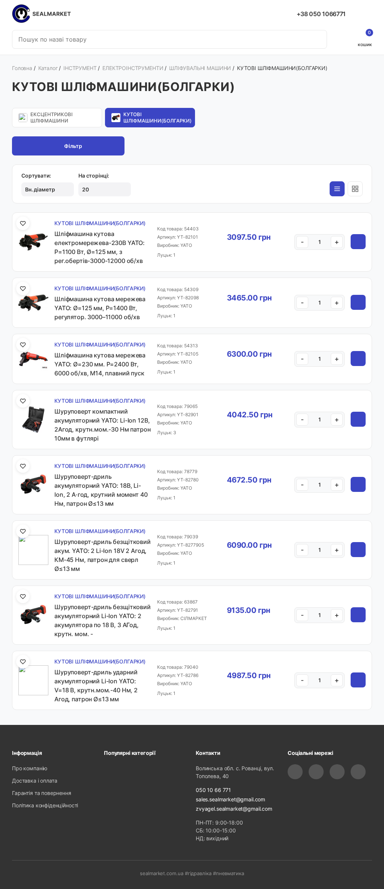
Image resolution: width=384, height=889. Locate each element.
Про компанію (29, 768)
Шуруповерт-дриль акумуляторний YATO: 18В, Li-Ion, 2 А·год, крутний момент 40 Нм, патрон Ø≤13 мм (100, 490)
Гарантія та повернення (41, 793)
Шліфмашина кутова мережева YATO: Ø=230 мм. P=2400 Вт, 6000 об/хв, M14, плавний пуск (100, 364)
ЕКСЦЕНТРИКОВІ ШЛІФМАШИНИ (51, 117)
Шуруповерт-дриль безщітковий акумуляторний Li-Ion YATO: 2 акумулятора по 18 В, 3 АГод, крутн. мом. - (102, 620)
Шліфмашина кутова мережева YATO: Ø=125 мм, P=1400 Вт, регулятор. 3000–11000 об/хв (100, 308)
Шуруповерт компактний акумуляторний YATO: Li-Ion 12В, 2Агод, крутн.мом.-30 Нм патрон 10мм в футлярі (102, 425)
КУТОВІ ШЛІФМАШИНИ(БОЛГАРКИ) (157, 117)
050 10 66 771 (213, 790)
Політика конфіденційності (45, 805)
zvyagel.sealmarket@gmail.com (234, 808)
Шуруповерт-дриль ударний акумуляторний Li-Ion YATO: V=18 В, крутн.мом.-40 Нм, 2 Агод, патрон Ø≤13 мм (96, 685)
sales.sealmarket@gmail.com (230, 799)
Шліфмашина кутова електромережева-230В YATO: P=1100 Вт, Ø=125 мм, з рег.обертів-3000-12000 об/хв (99, 247)
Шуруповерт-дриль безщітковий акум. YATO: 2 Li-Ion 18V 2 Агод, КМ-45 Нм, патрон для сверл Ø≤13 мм (102, 555)
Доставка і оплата (34, 780)
